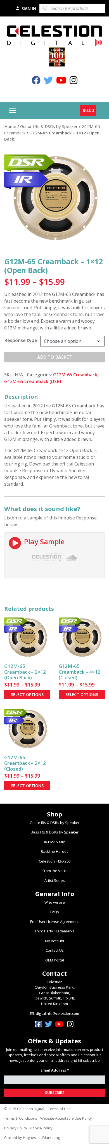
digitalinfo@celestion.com (57, 1013)
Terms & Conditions (20, 1118)
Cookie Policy (41, 1128)
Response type (20, 340)
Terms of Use (59, 1108)
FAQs (54, 911)
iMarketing (51, 1137)
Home (10, 126)
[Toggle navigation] (12, 110)
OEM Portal (54, 960)
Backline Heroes (54, 851)
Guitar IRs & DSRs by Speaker (49, 126)
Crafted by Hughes (20, 1137)
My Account (54, 940)
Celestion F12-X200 (54, 861)
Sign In (28, 8)
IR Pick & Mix (54, 841)
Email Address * (55, 1070)
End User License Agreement (54, 921)
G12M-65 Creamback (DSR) (32, 381)
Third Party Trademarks (55, 931)
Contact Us (55, 950)
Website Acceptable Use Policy (66, 1118)
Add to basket (54, 357)
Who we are (54, 902)
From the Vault (54, 870)
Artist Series (54, 880)
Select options (27, 694)
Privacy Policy (15, 1128)
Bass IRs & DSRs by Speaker (55, 832)
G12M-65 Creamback (75, 375)
